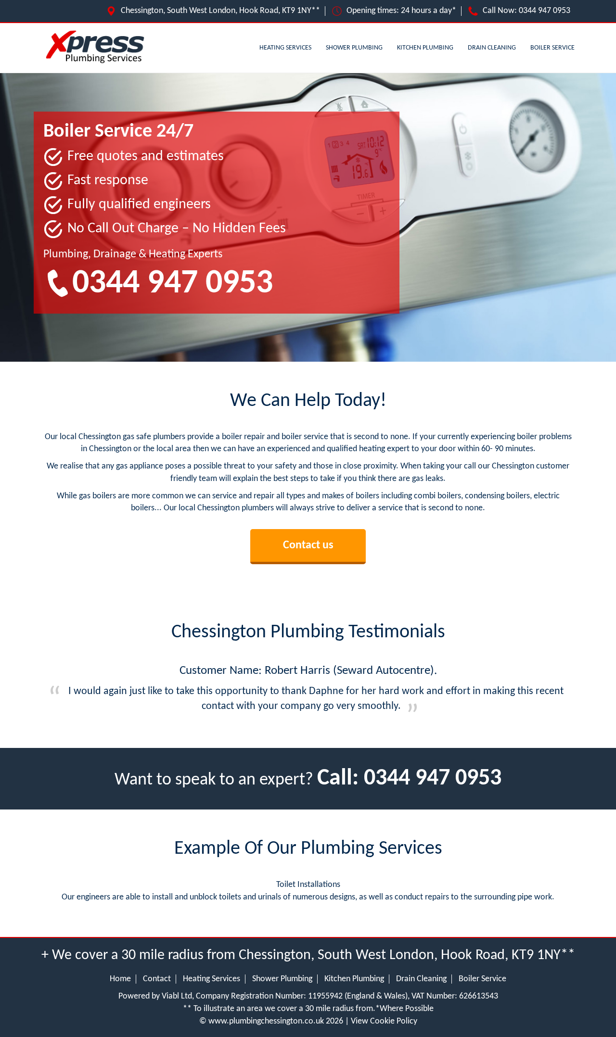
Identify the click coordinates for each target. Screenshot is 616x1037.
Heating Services (285, 47)
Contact (157, 979)
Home (120, 979)
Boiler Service (552, 47)
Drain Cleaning (492, 47)
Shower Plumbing (354, 47)
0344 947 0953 (544, 10)
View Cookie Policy (384, 1021)
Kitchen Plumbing (425, 47)
